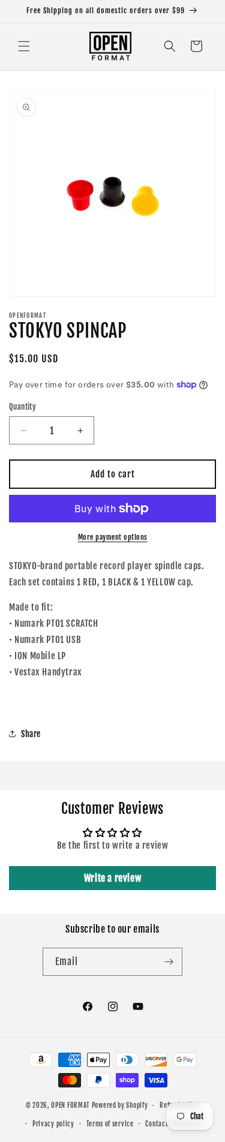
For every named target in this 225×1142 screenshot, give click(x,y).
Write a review (112, 878)
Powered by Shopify (120, 1105)
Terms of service (110, 1124)
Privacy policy (53, 1124)
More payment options (113, 537)
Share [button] (31, 734)
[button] (24, 46)
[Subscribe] (168, 962)
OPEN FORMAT (70, 1105)
